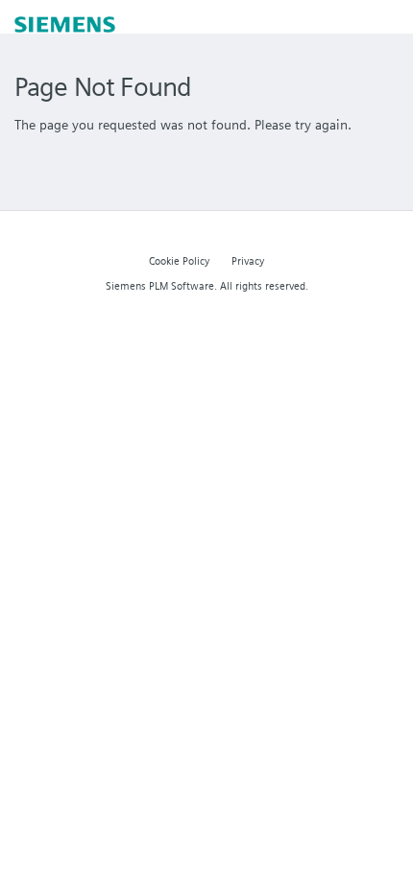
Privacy (247, 261)
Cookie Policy (179, 261)
